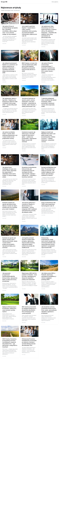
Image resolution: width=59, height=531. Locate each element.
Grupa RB (4, 2)
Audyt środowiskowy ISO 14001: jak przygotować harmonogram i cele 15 (48, 204)
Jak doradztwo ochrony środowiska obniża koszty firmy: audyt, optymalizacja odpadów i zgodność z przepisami (49, 310)
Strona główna (55, 1)
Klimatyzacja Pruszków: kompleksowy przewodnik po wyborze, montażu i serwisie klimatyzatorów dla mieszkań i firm (29, 342)
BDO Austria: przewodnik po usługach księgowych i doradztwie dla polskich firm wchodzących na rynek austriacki (29, 310)
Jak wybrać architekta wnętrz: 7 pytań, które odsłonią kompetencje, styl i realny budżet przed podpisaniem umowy (9, 135)
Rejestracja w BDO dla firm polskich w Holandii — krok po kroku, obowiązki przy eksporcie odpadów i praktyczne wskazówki (29, 276)
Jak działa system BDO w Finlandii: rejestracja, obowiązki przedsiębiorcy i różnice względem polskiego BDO (48, 276)
